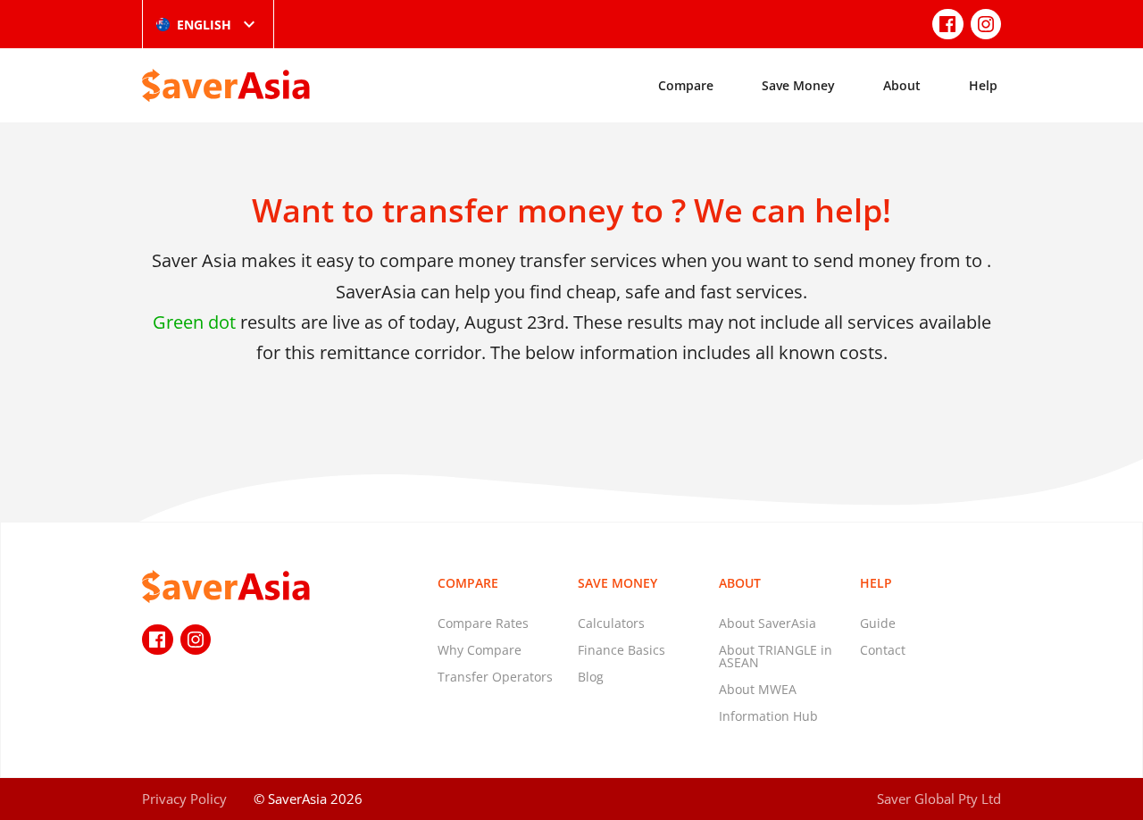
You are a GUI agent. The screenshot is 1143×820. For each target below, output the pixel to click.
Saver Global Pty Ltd (939, 798)
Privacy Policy (184, 798)
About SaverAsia (767, 623)
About (902, 85)
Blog (591, 676)
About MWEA (758, 689)
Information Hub (768, 715)
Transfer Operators (495, 676)
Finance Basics (621, 649)
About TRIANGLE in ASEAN (775, 656)
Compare (685, 85)
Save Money (798, 85)
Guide (878, 623)
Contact (882, 649)
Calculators (611, 623)
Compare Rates (483, 623)
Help (983, 85)
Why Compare (479, 649)
